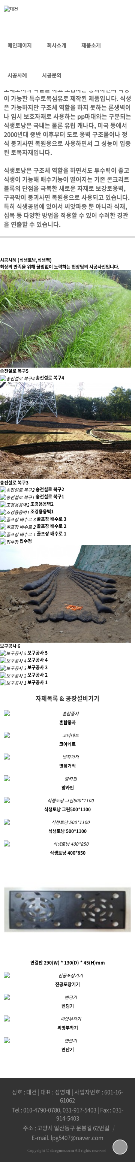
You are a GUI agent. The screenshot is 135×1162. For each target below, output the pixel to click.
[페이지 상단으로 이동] (120, 1147)
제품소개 (91, 45)
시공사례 (17, 75)
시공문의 (52, 75)
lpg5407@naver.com (77, 1138)
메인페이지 (20, 45)
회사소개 (56, 45)
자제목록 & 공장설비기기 (67, 698)
